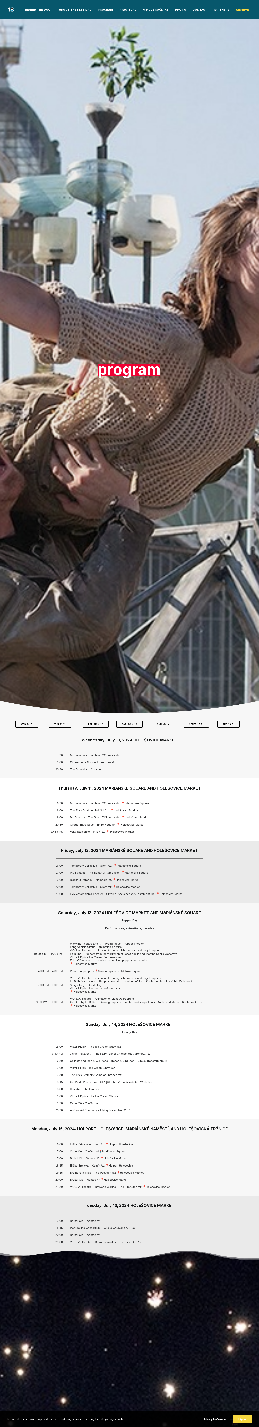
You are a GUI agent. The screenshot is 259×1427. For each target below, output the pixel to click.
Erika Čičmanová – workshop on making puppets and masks (108, 960)
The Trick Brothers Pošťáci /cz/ (89, 810)
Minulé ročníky (156, 9)
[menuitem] (38, 9)
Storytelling (86, 985)
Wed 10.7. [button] (27, 724)
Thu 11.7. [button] (60, 724)
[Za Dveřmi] (11, 9)
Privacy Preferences (215, 1419)
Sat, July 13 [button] (129, 724)
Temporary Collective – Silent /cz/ (91, 865)
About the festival (75, 9)
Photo (180, 9)
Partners (221, 9)
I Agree (242, 1419)
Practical (127, 9)
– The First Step (127, 1242)
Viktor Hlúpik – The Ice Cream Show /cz (95, 1046)
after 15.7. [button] (196, 724)
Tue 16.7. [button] (228, 724)
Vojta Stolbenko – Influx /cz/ (87, 831)
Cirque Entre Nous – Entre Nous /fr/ (93, 824)
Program (105, 9)
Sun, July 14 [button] (163, 725)
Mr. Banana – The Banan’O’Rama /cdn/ (95, 803)
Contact (200, 9)
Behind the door (39, 9)
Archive (242, 9)
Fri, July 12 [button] (95, 724)
